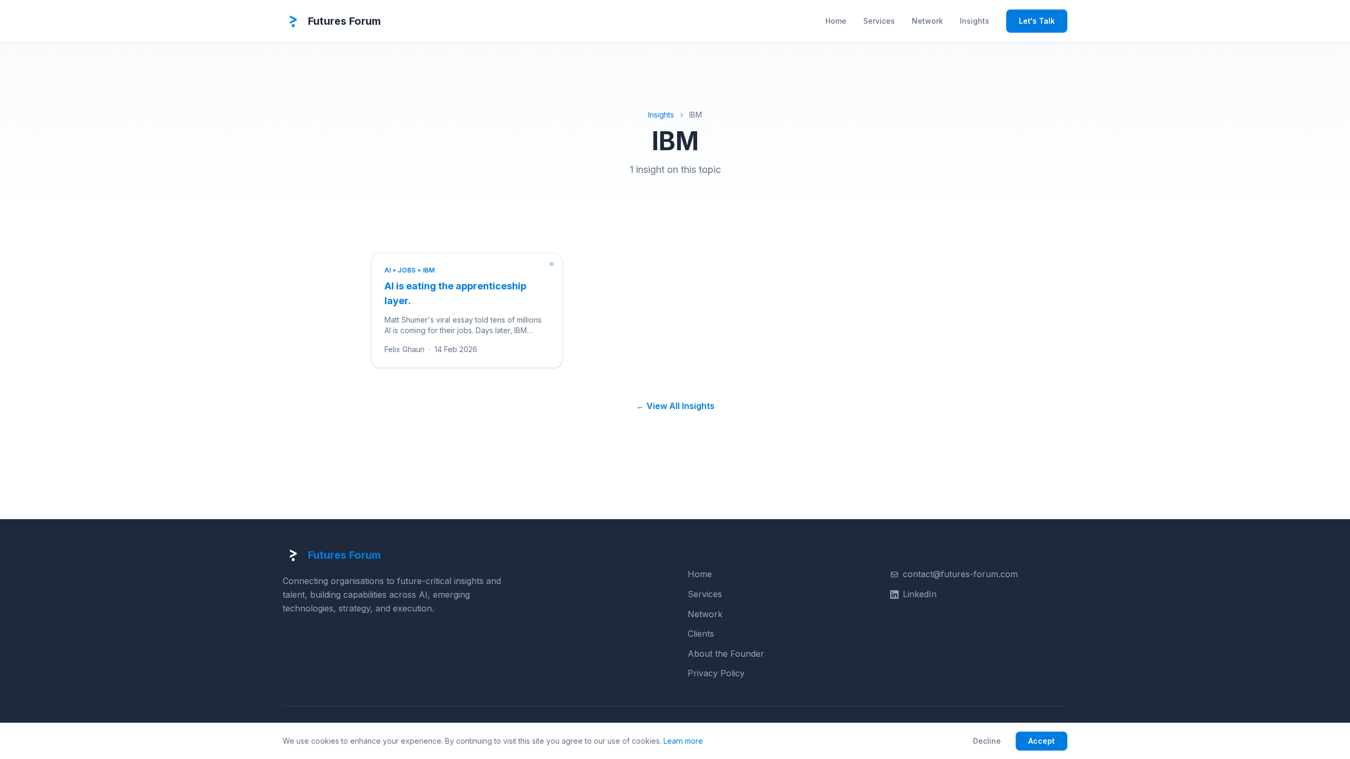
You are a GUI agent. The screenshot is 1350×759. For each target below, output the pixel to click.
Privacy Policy (716, 673)
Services (879, 20)
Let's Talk (1037, 20)
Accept (1041, 740)
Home (835, 20)
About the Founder (726, 653)
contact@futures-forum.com (960, 574)
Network (927, 20)
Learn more (683, 740)
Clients (701, 633)
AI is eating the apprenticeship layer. (455, 293)
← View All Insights (675, 406)
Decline (987, 740)
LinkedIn (920, 594)
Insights (974, 20)
